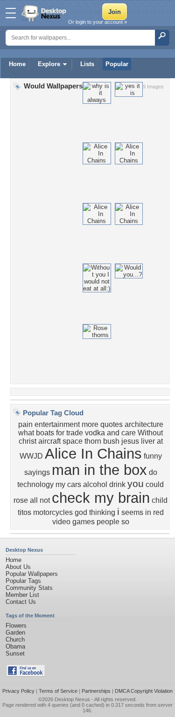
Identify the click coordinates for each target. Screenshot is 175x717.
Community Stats (29, 587)
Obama (15, 646)
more (90, 424)
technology (35, 484)
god (81, 512)
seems (132, 512)
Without (150, 433)
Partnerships (96, 691)
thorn (92, 441)
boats (45, 433)
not (45, 500)
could (155, 484)
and (113, 433)
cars (74, 484)
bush (111, 441)
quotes (111, 424)
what (26, 433)
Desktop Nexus (72, 699)
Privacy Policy (18, 691)
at (160, 441)
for (60, 433)
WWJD (31, 456)
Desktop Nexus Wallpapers (44, 13)
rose (21, 500)
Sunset (15, 653)
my (60, 484)
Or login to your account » (97, 22)
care (128, 433)
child (160, 500)
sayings (37, 472)
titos (24, 512)
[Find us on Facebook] (26, 674)
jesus (130, 441)
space (73, 441)
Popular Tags (23, 580)
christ (27, 441)
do (153, 472)
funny (153, 456)
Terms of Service (58, 691)
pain (25, 424)
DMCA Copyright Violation (144, 691)
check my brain (101, 498)
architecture (144, 424)
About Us (18, 566)
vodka (95, 433)
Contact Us (21, 601)
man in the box (99, 470)
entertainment (57, 424)
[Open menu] (11, 13)
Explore (49, 64)
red (158, 512)
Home (17, 64)
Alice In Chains (93, 453)
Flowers (16, 625)
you (135, 483)
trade (74, 433)
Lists (87, 64)
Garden (15, 632)
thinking (102, 512)
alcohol (95, 484)
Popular (116, 64)
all (34, 500)
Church (15, 639)
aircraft (49, 441)
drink (117, 484)
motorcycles (53, 512)
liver (148, 441)
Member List (22, 594)
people (108, 522)
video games (73, 522)
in (148, 512)
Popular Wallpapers (32, 573)
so (125, 522)
